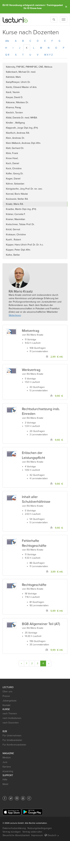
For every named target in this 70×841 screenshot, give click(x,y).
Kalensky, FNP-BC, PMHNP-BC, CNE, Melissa (29, 66)
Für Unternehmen (12, 735)
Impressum (37, 835)
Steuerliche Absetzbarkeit (16, 835)
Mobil (5, 784)
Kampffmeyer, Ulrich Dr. (18, 82)
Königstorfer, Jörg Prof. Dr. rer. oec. (24, 188)
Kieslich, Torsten (14, 112)
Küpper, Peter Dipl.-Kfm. (18, 249)
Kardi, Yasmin (13, 92)
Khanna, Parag (13, 107)
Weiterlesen (15, 315)
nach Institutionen (12, 718)
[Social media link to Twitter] (11, 798)
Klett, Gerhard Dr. (15, 148)
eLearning (8, 771)
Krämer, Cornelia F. (15, 214)
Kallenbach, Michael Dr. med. (21, 71)
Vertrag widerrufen (32, 831)
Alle (7, 40)
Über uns (7, 691)
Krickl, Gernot (13, 229)
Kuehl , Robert (13, 239)
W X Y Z (48, 54)
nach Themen (10, 713)
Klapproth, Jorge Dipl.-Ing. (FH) (22, 127)
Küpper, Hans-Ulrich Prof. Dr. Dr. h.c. (24, 244)
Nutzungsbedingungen (40, 828)
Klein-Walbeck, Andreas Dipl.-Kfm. (23, 143)
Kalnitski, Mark (13, 77)
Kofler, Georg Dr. (14, 173)
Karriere (7, 766)
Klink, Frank (12, 153)
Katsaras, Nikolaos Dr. (17, 102)
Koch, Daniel (12, 163)
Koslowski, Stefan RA (17, 199)
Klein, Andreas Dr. (15, 138)
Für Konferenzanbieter (14, 744)
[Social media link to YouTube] (23, 798)
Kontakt (6, 705)
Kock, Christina (13, 168)
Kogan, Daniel (13, 178)
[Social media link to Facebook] (5, 798)
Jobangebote (9, 700)
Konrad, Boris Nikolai (17, 193)
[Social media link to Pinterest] (17, 798)
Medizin (7, 757)
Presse (6, 696)
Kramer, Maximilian (15, 219)
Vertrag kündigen (12, 831)
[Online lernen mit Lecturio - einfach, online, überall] (15, 19)
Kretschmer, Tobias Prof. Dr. (20, 224)
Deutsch (52, 835)
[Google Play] (32, 812)
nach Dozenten (11, 722)
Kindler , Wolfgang (15, 122)
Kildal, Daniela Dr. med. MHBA (21, 117)
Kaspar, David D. (14, 97)
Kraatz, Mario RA (14, 204)
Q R (7, 54)
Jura (5, 762)
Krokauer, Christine (16, 234)
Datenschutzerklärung (14, 828)
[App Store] (12, 812)
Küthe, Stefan (13, 254)
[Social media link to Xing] (29, 798)
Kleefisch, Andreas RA (17, 132)
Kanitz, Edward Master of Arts (21, 87)
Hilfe (5, 779)
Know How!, (12, 158)
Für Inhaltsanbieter (12, 740)
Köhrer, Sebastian (15, 183)
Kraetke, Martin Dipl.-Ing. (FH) (21, 209)
